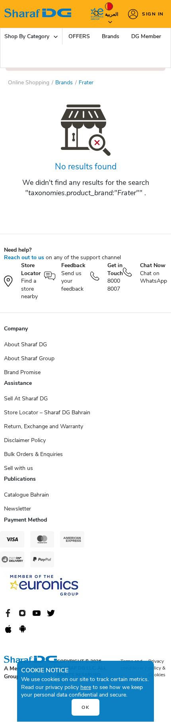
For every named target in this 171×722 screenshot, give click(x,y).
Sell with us (18, 468)
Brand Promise (22, 372)
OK (86, 707)
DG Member (146, 36)
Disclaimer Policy (25, 440)
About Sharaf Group (29, 358)
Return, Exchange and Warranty (43, 426)
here (85, 687)
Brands (110, 36)
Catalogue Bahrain (26, 495)
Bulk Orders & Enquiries (33, 454)
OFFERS (79, 36)
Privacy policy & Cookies (156, 668)
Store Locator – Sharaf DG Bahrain (47, 412)
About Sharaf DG (25, 344)
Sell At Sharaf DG (26, 398)
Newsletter (17, 508)
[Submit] (94, 14)
